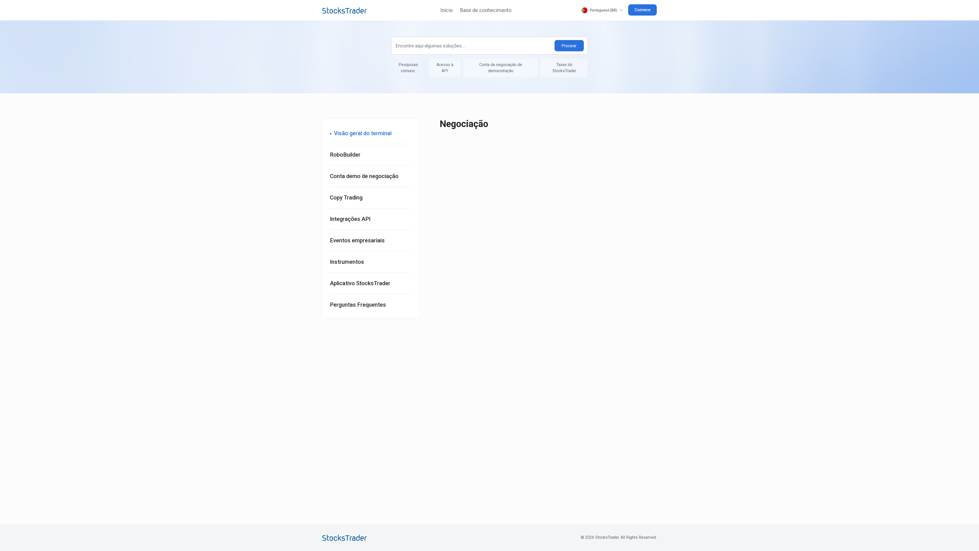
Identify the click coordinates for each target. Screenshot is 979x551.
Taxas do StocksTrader (564, 67)
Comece (642, 9)
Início (446, 10)
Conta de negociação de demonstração (500, 67)
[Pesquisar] (569, 46)
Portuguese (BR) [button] (603, 10)
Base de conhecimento (486, 10)
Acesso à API (444, 67)
